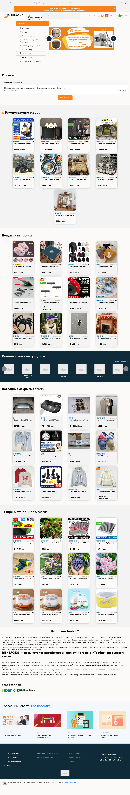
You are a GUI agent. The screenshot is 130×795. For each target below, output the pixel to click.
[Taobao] (34, 15)
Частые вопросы (55, 3)
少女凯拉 (45, 376)
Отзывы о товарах (16, 3)
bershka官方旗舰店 (9, 376)
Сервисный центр (74, 757)
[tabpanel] (81, 38)
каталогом (45, 665)
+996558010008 (108, 754)
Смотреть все (121, 512)
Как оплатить (11, 757)
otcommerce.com (70, 782)
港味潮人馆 (82, 376)
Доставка (65, 3)
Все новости (40, 706)
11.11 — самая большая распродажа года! (11, 736)
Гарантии (10, 765)
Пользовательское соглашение (47, 753)
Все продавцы (120, 361)
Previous (49, 38)
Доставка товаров (13, 761)
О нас (38, 761)
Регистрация (125, 3)
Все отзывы (65, 98)
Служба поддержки (74, 753)
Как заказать (28, 3)
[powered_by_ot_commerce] (5, 784)
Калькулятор (43, 3)
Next (113, 38)
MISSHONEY (118, 376)
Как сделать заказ (13, 753)
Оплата (72, 3)
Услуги (36, 3)
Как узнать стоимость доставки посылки (47, 736)
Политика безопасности (44, 757)
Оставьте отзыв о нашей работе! (77, 736)
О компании (72, 761)
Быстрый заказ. (106, 735)
